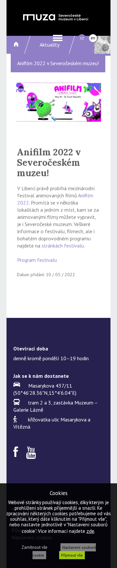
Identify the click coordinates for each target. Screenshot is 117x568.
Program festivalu (37, 260)
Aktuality (49, 44)
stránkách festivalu (63, 245)
